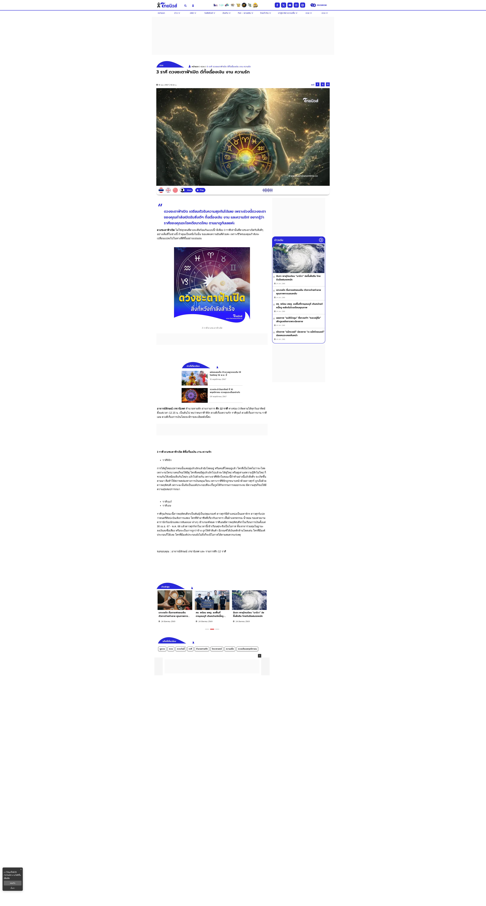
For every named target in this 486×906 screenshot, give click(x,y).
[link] (212, 378)
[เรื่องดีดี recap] (221, 5)
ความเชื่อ (230, 648)
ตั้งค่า (13, 888)
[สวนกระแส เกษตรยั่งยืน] (249, 5)
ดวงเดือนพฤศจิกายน (247, 648)
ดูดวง (162, 648)
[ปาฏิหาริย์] (244, 5)
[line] (302, 5)
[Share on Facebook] (317, 84)
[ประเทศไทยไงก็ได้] (255, 5)
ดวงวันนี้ (181, 648)
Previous (262, 586)
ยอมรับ (12, 883)
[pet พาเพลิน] (232, 5)
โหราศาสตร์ (217, 648)
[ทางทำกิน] (238, 5)
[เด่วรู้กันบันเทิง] (226, 5)
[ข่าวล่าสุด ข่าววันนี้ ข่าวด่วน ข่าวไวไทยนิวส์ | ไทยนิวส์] (168, 5)
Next (266, 586)
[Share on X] (323, 84)
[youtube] (289, 5)
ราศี (190, 648)
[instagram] (296, 5)
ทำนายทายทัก (202, 648)
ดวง (171, 648)
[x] (283, 5)
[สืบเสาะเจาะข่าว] (215, 5)
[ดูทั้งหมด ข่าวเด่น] (321, 240)
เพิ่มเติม (7, 878)
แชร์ (312, 84)
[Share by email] (328, 84)
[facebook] (277, 5)
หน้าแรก (195, 66)
